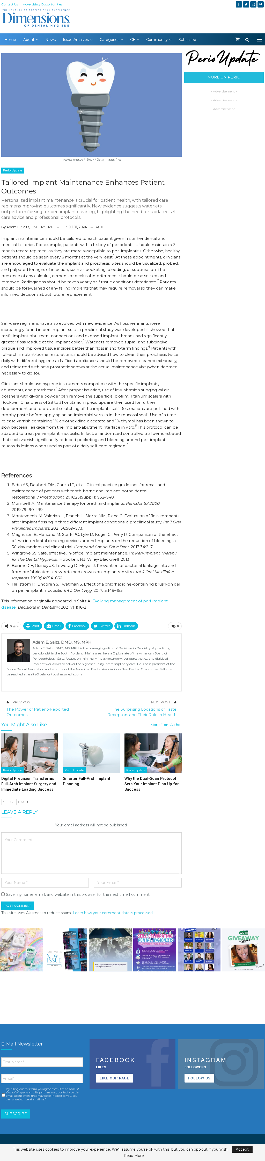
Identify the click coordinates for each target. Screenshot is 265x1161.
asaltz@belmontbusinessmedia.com (54, 674)
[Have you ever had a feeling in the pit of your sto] (66, 949)
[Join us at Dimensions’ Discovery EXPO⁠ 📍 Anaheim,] (199, 949)
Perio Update (12, 170)
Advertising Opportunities (42, 4)
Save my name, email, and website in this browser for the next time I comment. (78, 894)
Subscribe (187, 39)
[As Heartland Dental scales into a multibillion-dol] (110, 949)
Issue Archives (76, 39)
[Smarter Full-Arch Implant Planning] (91, 753)
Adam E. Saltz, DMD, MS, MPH (31, 227)
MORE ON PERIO (223, 77)
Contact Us (9, 4)
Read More (134, 1155)
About (28, 39)
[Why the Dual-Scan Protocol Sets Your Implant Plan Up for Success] (152, 753)
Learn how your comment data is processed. (113, 913)
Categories (109, 39)
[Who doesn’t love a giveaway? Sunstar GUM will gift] (21, 949)
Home (10, 39)
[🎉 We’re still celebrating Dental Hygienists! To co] (154, 949)
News (50, 39)
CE (132, 39)
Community (157, 39)
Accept (242, 1149)
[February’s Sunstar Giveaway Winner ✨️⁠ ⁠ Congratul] (243, 949)
